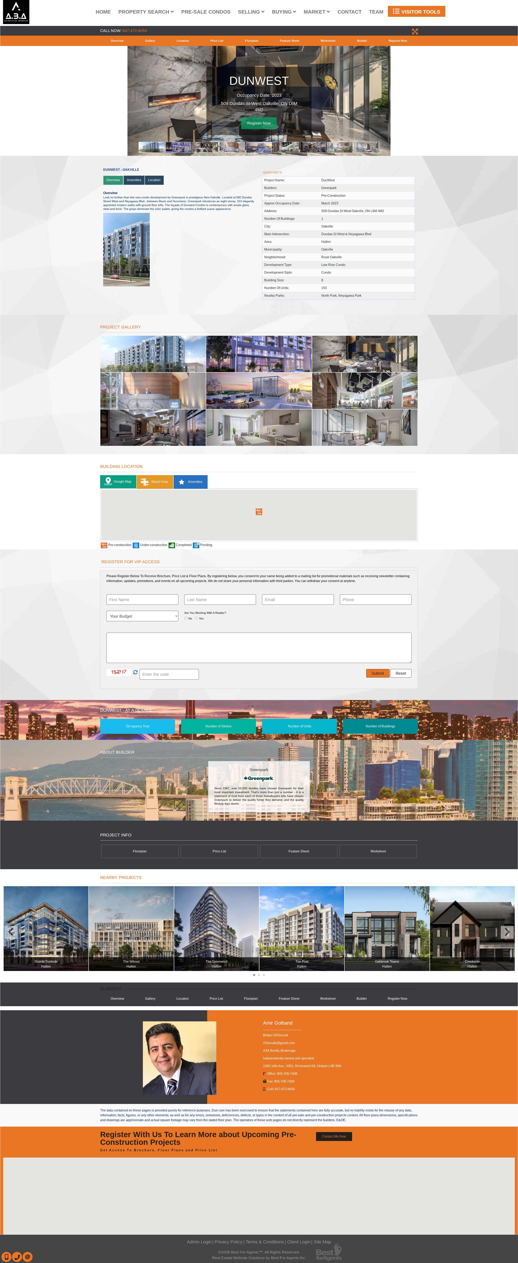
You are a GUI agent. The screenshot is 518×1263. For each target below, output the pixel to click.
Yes (201, 618)
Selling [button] (249, 12)
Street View (159, 481)
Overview (117, 40)
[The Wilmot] (45, 928)
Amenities (134, 180)
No (190, 618)
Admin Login (199, 1241)
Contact (350, 12)
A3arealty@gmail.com (279, 1043)
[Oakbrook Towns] (301, 928)
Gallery (150, 40)
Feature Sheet (289, 40)
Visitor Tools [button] (420, 12)
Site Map (322, 1241)
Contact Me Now (334, 1136)
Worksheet (328, 40)
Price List (216, 40)
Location (183, 40)
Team (376, 12)
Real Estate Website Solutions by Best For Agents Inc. (259, 1258)
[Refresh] (135, 672)
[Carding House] (472, 928)
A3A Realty (279, 1050)
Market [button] (315, 12)
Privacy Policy (228, 1241)
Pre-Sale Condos (205, 12)
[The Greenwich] (131, 928)
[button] (259, 512)
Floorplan (251, 40)
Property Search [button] (144, 12)
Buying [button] (282, 12)
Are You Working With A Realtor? (205, 612)
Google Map (122, 481)
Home (103, 12)
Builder (362, 40)
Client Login (298, 1241)
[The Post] (216, 928)
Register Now (398, 40)
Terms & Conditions (265, 1241)
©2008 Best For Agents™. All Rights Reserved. (259, 1252)
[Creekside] (387, 928)
